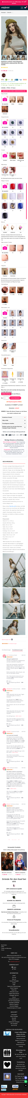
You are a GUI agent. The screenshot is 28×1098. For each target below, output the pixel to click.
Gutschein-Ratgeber (14, 1006)
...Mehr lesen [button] (18, 716)
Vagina (3, 265)
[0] (25, 8)
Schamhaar (4, 284)
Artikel (2, 946)
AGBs (14, 984)
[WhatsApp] (25, 1081)
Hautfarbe (4, 93)
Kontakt (14, 982)
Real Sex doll (12, 506)
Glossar (14, 997)
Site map (14, 977)
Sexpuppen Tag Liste (14, 995)
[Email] (25, 1077)
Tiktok (14, 969)
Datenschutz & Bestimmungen (14, 986)
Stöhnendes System (14, 991)
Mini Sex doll (14, 1025)
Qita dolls (9, 12)
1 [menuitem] (12, 839)
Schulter (4, 340)
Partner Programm (14, 988)
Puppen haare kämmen (14, 993)
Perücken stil (5, 307)
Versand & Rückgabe (14, 981)
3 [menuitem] (15, 839)
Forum (2, 950)
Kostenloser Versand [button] (7, 417)
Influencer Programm (14, 1004)
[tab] (14, 417)
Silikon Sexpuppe (14, 1016)
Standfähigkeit (6, 355)
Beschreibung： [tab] (8, 461)
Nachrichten (4, 945)
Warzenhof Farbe (6, 242)
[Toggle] (25, 1085)
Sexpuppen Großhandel (14, 1002)
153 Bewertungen (13, 643)
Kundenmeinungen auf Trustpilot (14, 1008)
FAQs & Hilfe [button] (5, 420)
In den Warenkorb (15, 398)
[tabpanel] (14, 746)
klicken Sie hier (6, 393)
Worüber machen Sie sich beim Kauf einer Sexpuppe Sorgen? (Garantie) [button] (12, 427)
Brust (3, 222)
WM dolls (14, 1020)
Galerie (14, 975)
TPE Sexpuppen (14, 1023)
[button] (25, 36)
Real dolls (14, 1018)
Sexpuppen (3, 12)
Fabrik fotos (14, 990)
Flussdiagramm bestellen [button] (8, 423)
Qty (2, 398)
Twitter (14, 967)
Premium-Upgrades (7, 368)
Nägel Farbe (5, 180)
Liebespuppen (14, 1014)
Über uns (14, 979)
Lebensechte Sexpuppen (14, 1021)
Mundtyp (4, 164)
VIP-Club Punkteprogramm (14, 1000)
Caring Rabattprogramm (14, 999)
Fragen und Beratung (6, 948)
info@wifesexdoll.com (9, 1)
